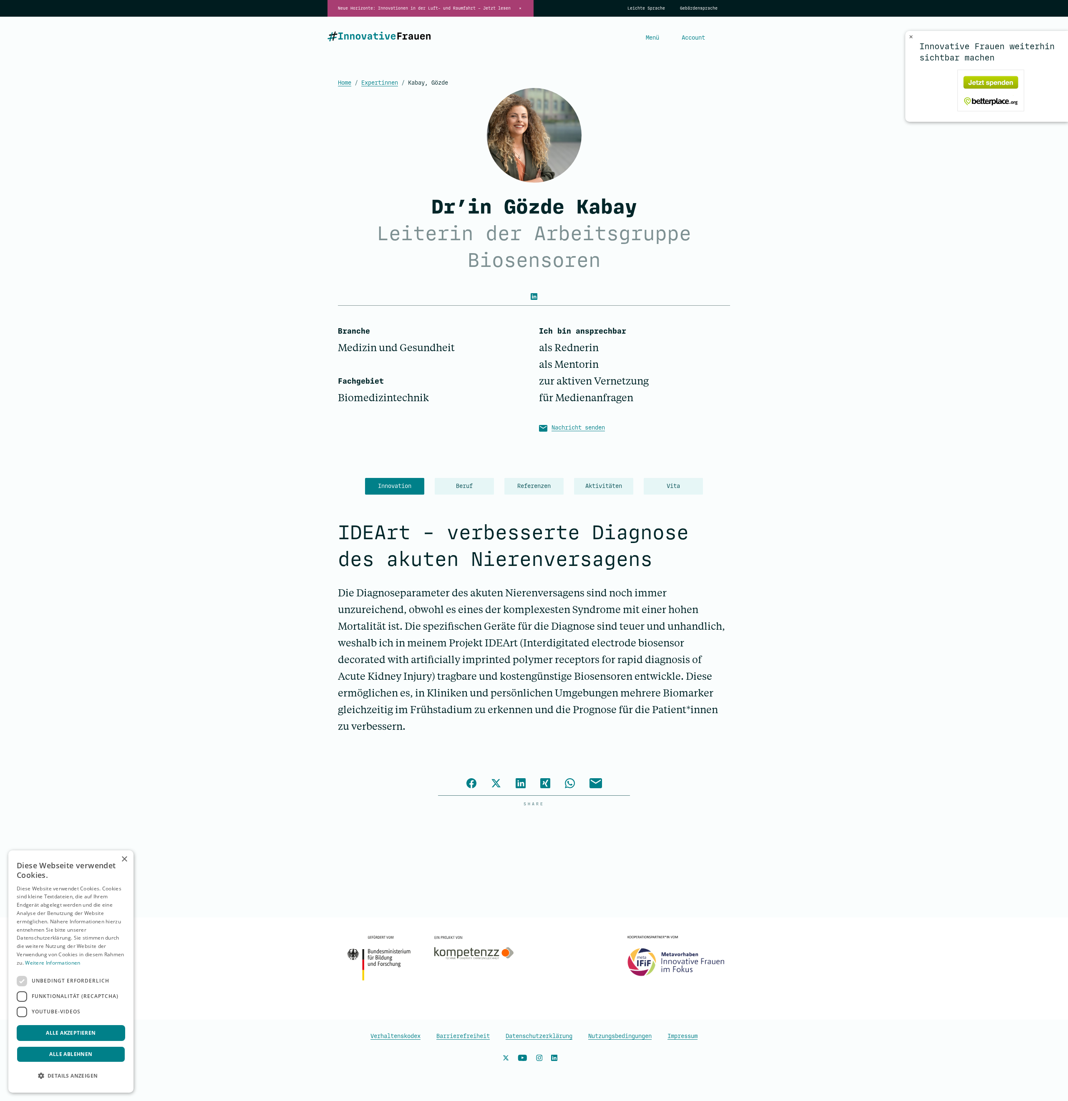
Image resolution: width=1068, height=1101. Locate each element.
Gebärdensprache (699, 8)
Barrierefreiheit (463, 1036)
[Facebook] (471, 784)
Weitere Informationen (52, 962)
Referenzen (534, 486)
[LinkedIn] (534, 295)
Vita (673, 486)
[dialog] (71, 971)
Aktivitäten (603, 486)
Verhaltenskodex (395, 1036)
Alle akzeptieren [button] (71, 1032)
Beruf (464, 486)
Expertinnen (379, 82)
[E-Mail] (595, 784)
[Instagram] (539, 1059)
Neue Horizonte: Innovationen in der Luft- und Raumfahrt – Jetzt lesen (424, 8)
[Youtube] (522, 1059)
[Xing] (545, 784)
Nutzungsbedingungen (620, 1036)
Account (693, 37)
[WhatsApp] (570, 784)
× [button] (124, 859)
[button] (71, 1076)
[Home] (379, 38)
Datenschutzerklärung (539, 1036)
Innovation (394, 486)
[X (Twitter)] (496, 784)
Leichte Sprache (646, 8)
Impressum (683, 1036)
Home (344, 82)
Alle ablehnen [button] (70, 1054)
